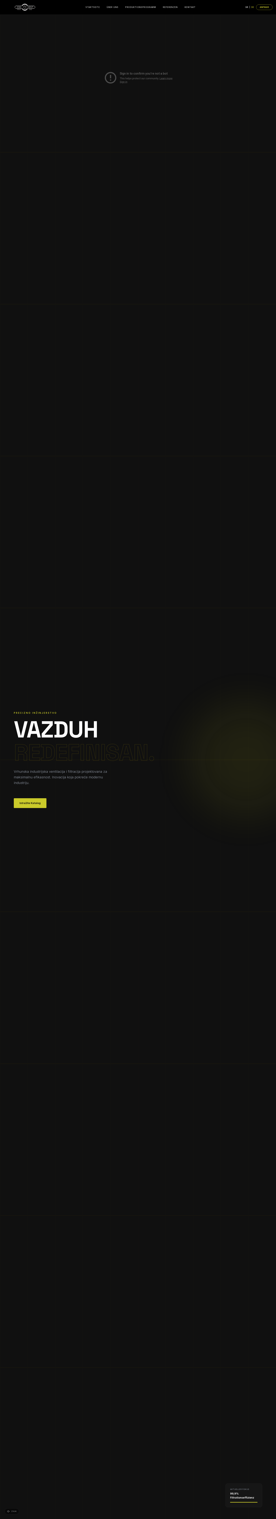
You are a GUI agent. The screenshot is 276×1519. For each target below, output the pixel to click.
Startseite (93, 7)
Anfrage (264, 7)
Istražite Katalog (30, 803)
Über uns (112, 7)
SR (246, 7)
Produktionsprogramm (140, 7)
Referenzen (170, 7)
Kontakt (190, 7)
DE (252, 7)
